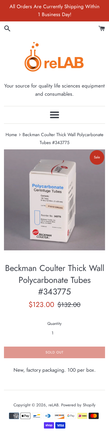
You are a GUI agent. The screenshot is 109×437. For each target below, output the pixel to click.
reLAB (53, 405)
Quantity (54, 323)
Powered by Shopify (78, 405)
